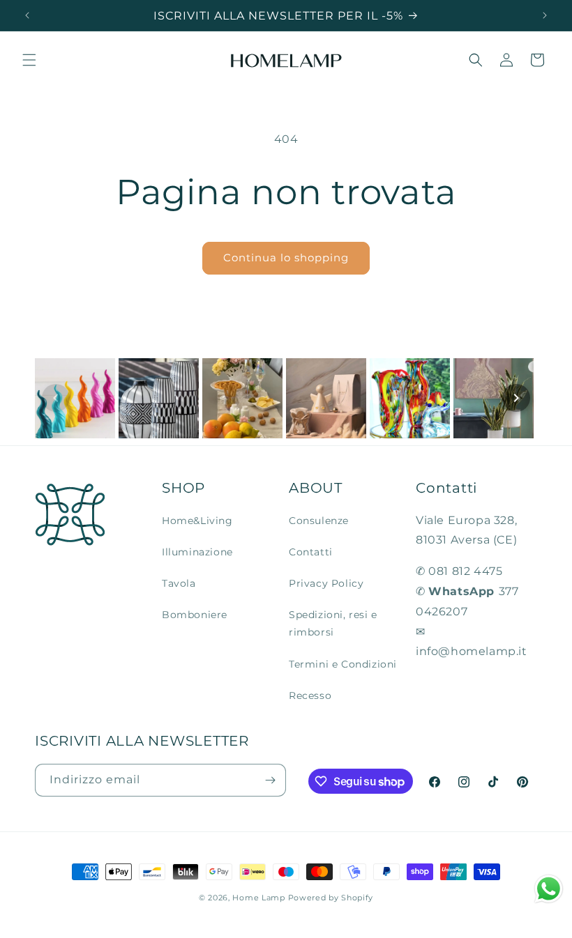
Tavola (179, 583)
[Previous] (56, 398)
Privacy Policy (326, 583)
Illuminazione (197, 552)
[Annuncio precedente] (27, 15)
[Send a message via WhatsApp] (548, 888)
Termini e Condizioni (343, 664)
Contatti (311, 552)
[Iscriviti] (270, 780)
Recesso (310, 695)
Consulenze (319, 520)
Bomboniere (194, 614)
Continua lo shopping (286, 257)
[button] (29, 60)
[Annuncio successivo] (544, 15)
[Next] (516, 398)
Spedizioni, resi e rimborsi (333, 623)
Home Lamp (258, 897)
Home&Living (197, 520)
